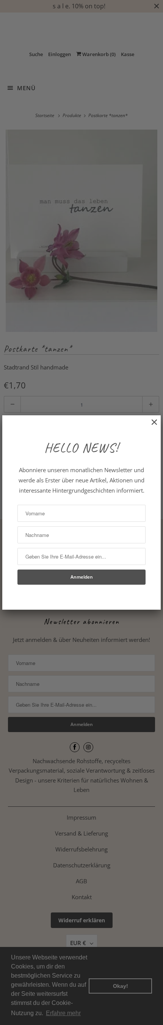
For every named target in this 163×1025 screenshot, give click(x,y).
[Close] (150, 426)
